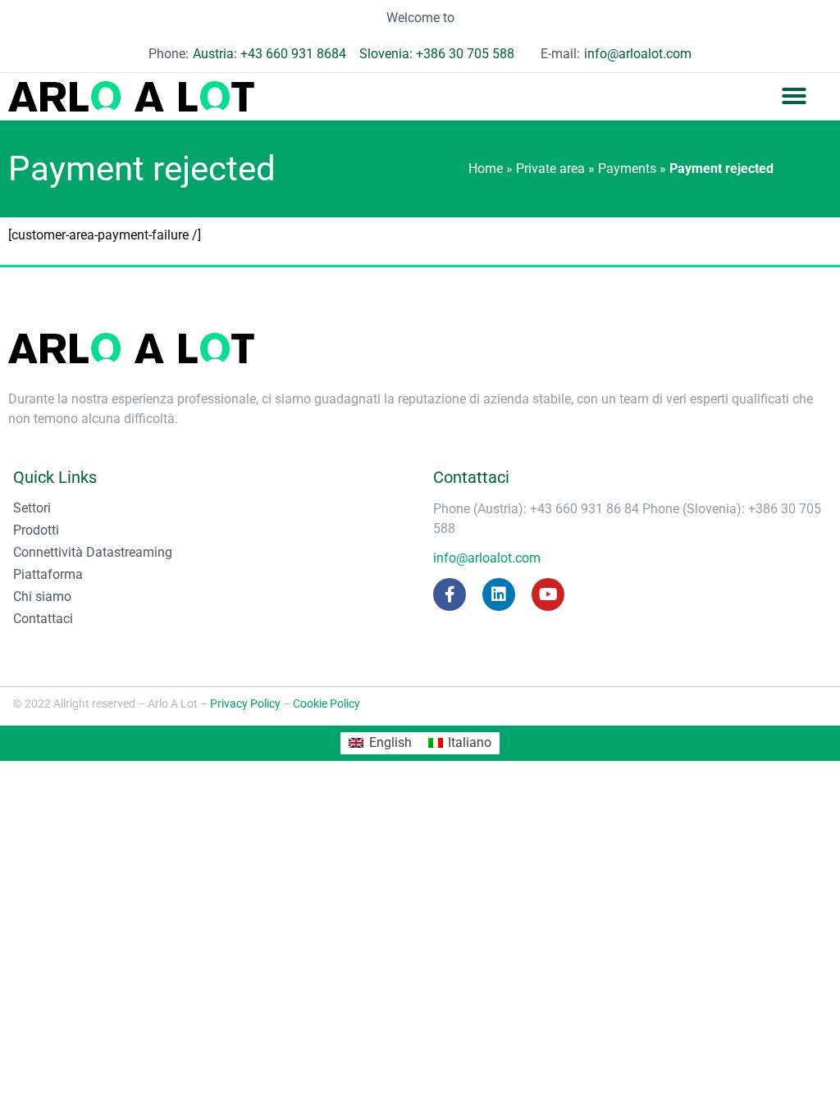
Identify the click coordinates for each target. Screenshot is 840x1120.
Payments (627, 168)
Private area (550, 168)
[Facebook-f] (449, 594)
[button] (794, 96)
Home (485, 168)
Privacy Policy (245, 703)
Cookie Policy (326, 703)
